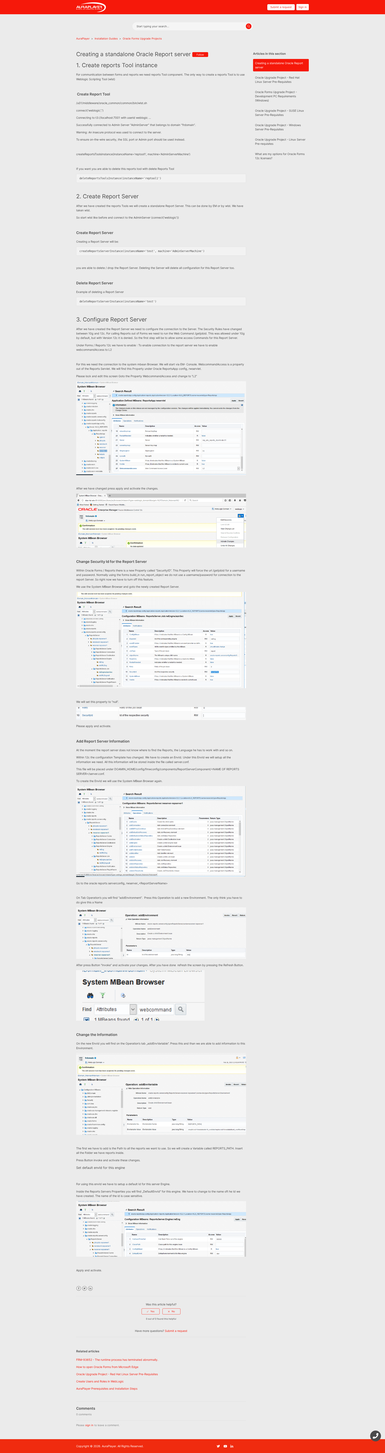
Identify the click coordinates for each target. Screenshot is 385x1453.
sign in (89, 1425)
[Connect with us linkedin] (233, 1446)
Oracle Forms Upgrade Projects (142, 38)
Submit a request (281, 7)
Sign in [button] (302, 7)
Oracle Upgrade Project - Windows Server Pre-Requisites (278, 127)
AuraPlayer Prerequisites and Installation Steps (106, 1388)
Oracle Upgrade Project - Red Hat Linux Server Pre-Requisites (277, 79)
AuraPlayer (83, 38)
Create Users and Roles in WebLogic (100, 1381)
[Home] (91, 6)
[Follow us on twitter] (220, 1446)
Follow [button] (200, 54)
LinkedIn (90, 1288)
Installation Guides (106, 38)
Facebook (78, 1288)
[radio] (151, 1311)
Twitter (84, 1288)
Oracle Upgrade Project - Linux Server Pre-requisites (280, 141)
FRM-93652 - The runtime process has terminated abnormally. (117, 1359)
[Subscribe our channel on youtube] (227, 1446)
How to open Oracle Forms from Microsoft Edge (107, 1367)
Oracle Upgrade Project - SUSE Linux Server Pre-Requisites (279, 113)
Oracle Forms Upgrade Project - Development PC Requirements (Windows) (276, 96)
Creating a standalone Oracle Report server (279, 65)
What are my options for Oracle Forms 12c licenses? (280, 156)
